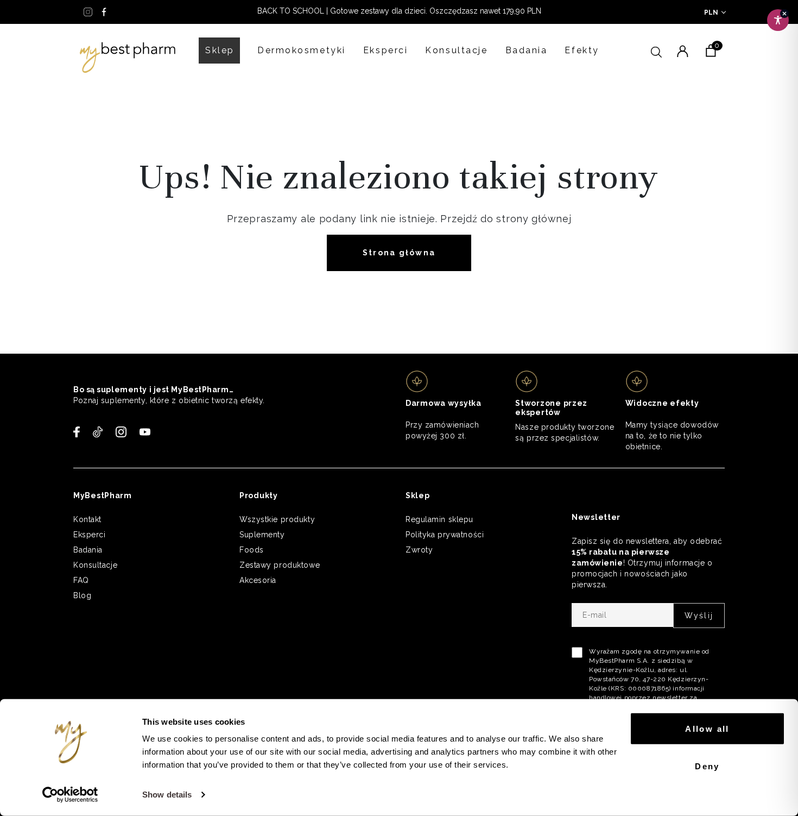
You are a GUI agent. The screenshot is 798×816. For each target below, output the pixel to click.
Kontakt (87, 519)
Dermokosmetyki (301, 50)
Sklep (220, 50)
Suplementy (262, 534)
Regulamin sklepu (439, 519)
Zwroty (419, 549)
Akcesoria (257, 580)
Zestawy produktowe (279, 565)
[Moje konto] (682, 50)
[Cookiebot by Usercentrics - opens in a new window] (70, 795)
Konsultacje (456, 50)
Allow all (707, 728)
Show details (167, 794)
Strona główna (399, 252)
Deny (707, 765)
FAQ (81, 580)
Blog (82, 595)
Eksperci (385, 50)
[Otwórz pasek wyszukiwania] (656, 50)
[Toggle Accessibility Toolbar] (778, 20)
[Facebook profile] (104, 12)
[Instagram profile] (88, 12)
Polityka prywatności (445, 534)
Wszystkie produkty (277, 519)
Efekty (582, 50)
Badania (526, 50)
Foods (251, 549)
